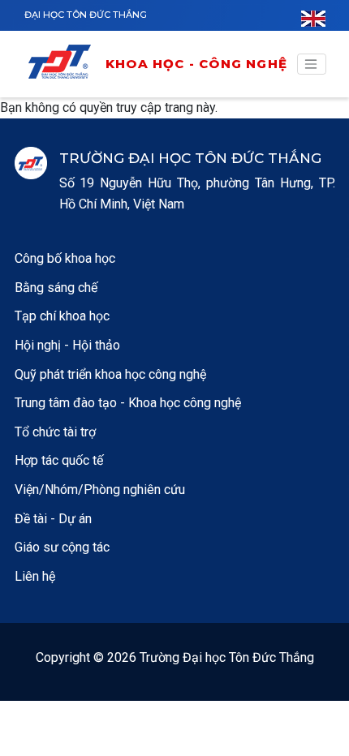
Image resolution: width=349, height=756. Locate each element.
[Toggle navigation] (311, 64)
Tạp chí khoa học (62, 316)
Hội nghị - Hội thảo (67, 345)
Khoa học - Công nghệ (196, 63)
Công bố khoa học (65, 258)
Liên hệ (35, 576)
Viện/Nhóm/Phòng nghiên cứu (100, 489)
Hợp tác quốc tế (59, 460)
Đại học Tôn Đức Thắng (85, 14)
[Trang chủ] (65, 64)
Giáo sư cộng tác (62, 547)
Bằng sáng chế (56, 287)
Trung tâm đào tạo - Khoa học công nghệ (128, 402)
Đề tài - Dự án (53, 518)
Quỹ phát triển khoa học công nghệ (110, 374)
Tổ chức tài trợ (55, 432)
